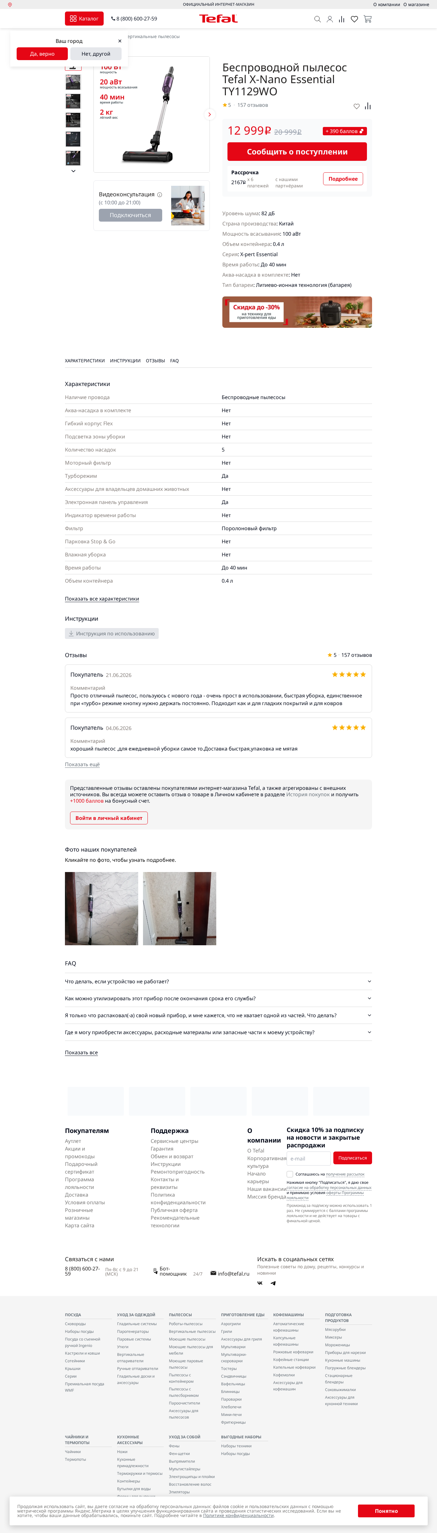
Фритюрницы (233, 1422)
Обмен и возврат (172, 1156)
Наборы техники (236, 1446)
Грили (226, 1331)
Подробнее (343, 178)
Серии (70, 1376)
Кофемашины (288, 1314)
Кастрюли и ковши (82, 1353)
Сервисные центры (174, 1140)
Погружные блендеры (345, 1368)
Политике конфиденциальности (238, 1515)
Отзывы (155, 361)
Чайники (73, 1451)
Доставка (76, 1194)
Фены (174, 1446)
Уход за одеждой (136, 1314)
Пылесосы (180, 1314)
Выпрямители (182, 1461)
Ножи (122, 1451)
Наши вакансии (267, 1188)
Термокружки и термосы (140, 1473)
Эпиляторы (179, 1492)
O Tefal (255, 1150)
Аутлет (73, 1140)
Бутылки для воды (134, 1488)
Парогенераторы (133, 1331)
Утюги (122, 1346)
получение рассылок (345, 1174)
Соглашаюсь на (330, 1174)
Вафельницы (233, 1384)
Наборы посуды (79, 1331)
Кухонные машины (342, 1360)
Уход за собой (184, 1437)
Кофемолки (284, 1375)
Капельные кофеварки (294, 1367)
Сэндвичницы (233, 1376)
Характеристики (85, 361)
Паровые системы (134, 1339)
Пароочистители (184, 1403)
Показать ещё (82, 764)
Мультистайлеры (184, 1469)
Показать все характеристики (102, 598)
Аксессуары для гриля (241, 1339)
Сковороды (75, 1323)
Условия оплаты (85, 1202)
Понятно (386, 1510)
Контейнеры (128, 1481)
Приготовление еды (243, 1314)
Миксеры (333, 1337)
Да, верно (42, 53)
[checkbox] (290, 1174)
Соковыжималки (340, 1389)
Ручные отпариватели (137, 1368)
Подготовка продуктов (338, 1317)
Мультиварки (233, 1346)
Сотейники (75, 1361)
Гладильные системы (137, 1323)
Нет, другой (96, 53)
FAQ (174, 361)
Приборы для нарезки (345, 1352)
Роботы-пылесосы (186, 1323)
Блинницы (230, 1391)
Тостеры (229, 1368)
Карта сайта (79, 1225)
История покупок (308, 794)
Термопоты (75, 1459)
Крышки (72, 1368)
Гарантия (162, 1148)
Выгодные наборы (241, 1437)
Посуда (73, 1314)
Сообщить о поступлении (297, 151)
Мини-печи (231, 1414)
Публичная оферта (174, 1210)
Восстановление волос (190, 1484)
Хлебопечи (231, 1407)
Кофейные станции (291, 1359)
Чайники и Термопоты (77, 1439)
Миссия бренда (266, 1196)
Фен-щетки (179, 1453)
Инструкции (125, 361)
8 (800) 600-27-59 (136, 18)
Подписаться (352, 1158)
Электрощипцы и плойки (192, 1476)
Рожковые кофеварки (293, 1352)
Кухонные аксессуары (130, 1439)
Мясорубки (335, 1329)
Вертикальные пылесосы (152, 36)
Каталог (89, 18)
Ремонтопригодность (178, 1171)
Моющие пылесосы (187, 1339)
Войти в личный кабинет (108, 818)
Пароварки (231, 1399)
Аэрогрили (231, 1323)
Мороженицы (337, 1345)
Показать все (81, 1052)
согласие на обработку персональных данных (329, 1187)
